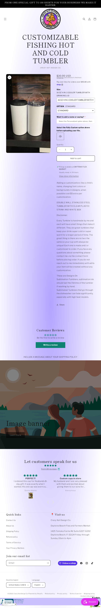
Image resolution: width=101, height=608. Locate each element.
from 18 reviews (49, 469)
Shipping (60, 77)
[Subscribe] (47, 563)
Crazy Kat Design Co (21, 593)
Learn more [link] (15, 435)
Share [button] (62, 305)
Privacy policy (62, 593)
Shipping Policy (12, 531)
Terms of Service (13, 542)
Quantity (60, 145)
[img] (50, 465)
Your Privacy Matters (15, 548)
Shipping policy (89, 593)
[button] (5, 19)
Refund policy (12, 537)
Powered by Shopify (35, 593)
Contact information (88, 596)
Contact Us (11, 520)
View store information (69, 176)
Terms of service (75, 593)
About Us (10, 526)
